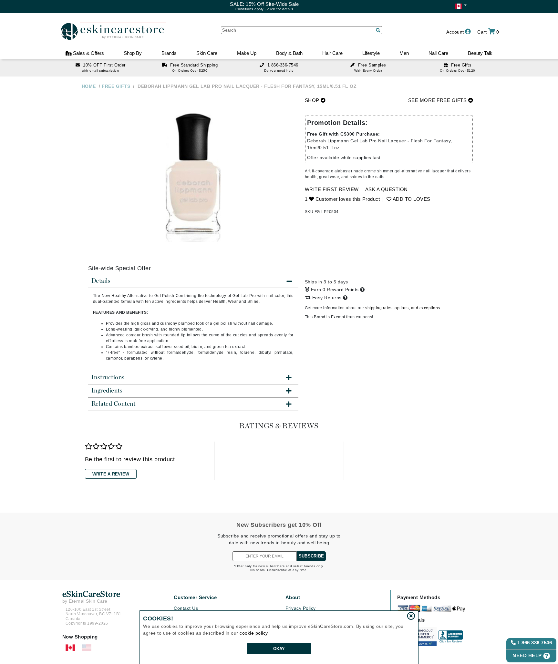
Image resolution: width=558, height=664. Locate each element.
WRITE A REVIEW (110, 474)
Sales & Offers (88, 53)
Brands (169, 53)
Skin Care (206, 53)
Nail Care (438, 53)
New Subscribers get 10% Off (279, 525)
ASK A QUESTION (386, 189)
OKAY (279, 648)
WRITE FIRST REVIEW (332, 189)
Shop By (133, 53)
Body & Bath (289, 53)
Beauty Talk (480, 53)
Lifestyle (371, 53)
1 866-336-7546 (282, 65)
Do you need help (279, 70)
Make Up (246, 53)
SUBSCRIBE (311, 556)
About (292, 597)
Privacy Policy (300, 608)
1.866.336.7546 (534, 642)
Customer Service (195, 597)
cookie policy (254, 633)
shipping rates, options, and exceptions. (403, 308)
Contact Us (186, 608)
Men (404, 53)
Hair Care (332, 53)
